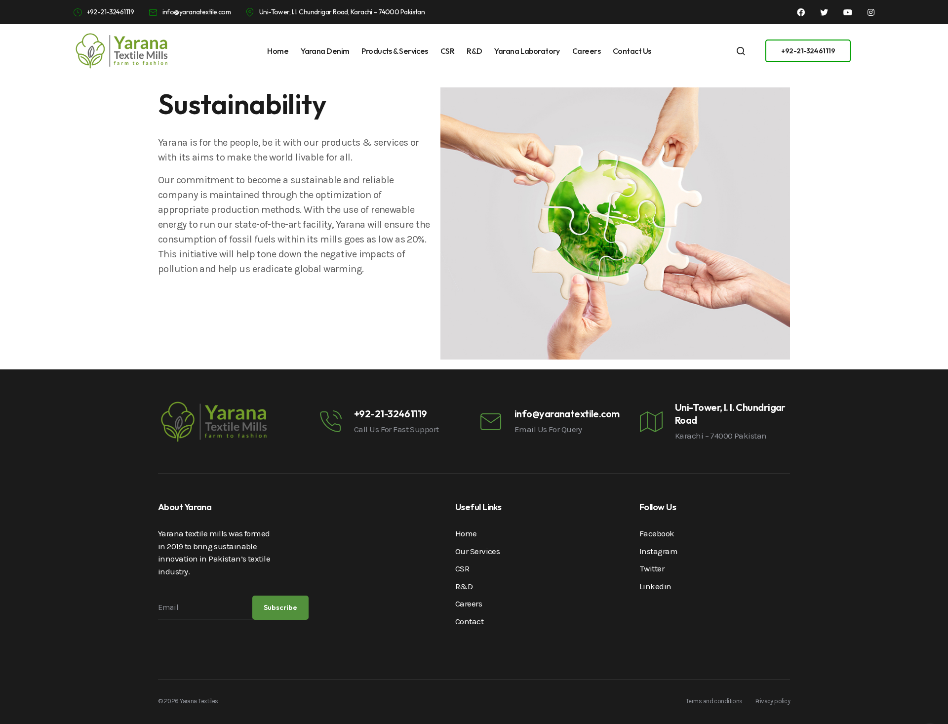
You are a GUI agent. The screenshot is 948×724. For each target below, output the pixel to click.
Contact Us (632, 51)
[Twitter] (824, 12)
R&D (474, 51)
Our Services (477, 551)
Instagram (658, 551)
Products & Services (394, 51)
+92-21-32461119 (390, 413)
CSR (447, 51)
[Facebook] (801, 12)
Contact (469, 621)
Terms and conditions (714, 701)
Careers (586, 51)
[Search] (741, 51)
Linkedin (655, 586)
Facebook (656, 533)
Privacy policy (772, 701)
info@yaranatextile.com (567, 413)
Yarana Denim (325, 51)
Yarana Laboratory (526, 51)
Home (277, 51)
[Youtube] (848, 12)
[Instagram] (871, 12)
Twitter (651, 568)
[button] (808, 51)
